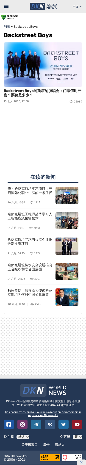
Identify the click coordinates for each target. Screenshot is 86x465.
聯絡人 (60, 445)
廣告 (46, 445)
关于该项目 (30, 445)
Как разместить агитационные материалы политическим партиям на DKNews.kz (43, 413)
